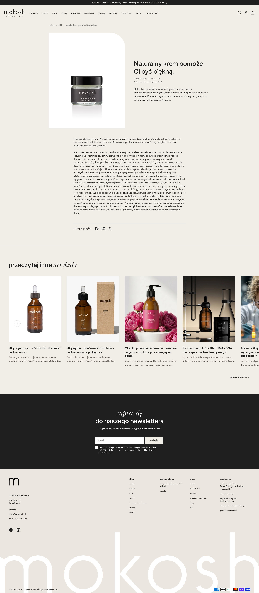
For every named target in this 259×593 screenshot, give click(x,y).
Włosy (64, 13)
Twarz (45, 13)
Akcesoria (89, 13)
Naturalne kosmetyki (83, 138)
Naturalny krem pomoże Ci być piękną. (81, 25)
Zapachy (75, 13)
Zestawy (113, 13)
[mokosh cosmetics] (14, 13)
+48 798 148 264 (18, 518)
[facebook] (11, 530)
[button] (239, 13)
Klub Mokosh (152, 13)
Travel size (127, 13)
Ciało (54, 13)
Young (101, 13)
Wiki (60, 25)
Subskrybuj (154, 440)
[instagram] (18, 530)
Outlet (138, 13)
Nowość (34, 13)
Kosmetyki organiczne (123, 142)
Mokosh (52, 25)
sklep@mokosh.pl (17, 514)
